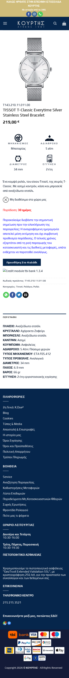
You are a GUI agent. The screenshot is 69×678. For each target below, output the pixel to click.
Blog (6, 412)
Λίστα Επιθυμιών (14, 493)
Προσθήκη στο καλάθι (22, 262)
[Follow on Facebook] (28, 14)
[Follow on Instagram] (34, 14)
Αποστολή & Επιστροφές (19, 429)
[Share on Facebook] (13, 295)
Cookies (8, 418)
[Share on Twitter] (19, 295)
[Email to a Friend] (26, 295)
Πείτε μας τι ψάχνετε (16, 515)
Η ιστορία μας (12, 435)
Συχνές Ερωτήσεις (14, 504)
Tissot (19, 286)
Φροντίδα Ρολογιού (15, 510)
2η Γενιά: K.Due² (13, 407)
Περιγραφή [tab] (9, 317)
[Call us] (40, 14)
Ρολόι (36, 286)
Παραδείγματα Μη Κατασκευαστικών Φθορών (32, 499)
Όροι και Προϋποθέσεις (18, 446)
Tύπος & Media (12, 424)
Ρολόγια (28, 286)
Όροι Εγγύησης (12, 440)
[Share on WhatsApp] (6, 295)
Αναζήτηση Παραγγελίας (18, 482)
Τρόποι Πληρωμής (15, 457)
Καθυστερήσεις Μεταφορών (21, 487)
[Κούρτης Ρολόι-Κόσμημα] (32, 23)
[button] (5, 23)
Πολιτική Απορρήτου (16, 451)
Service (7, 476)
